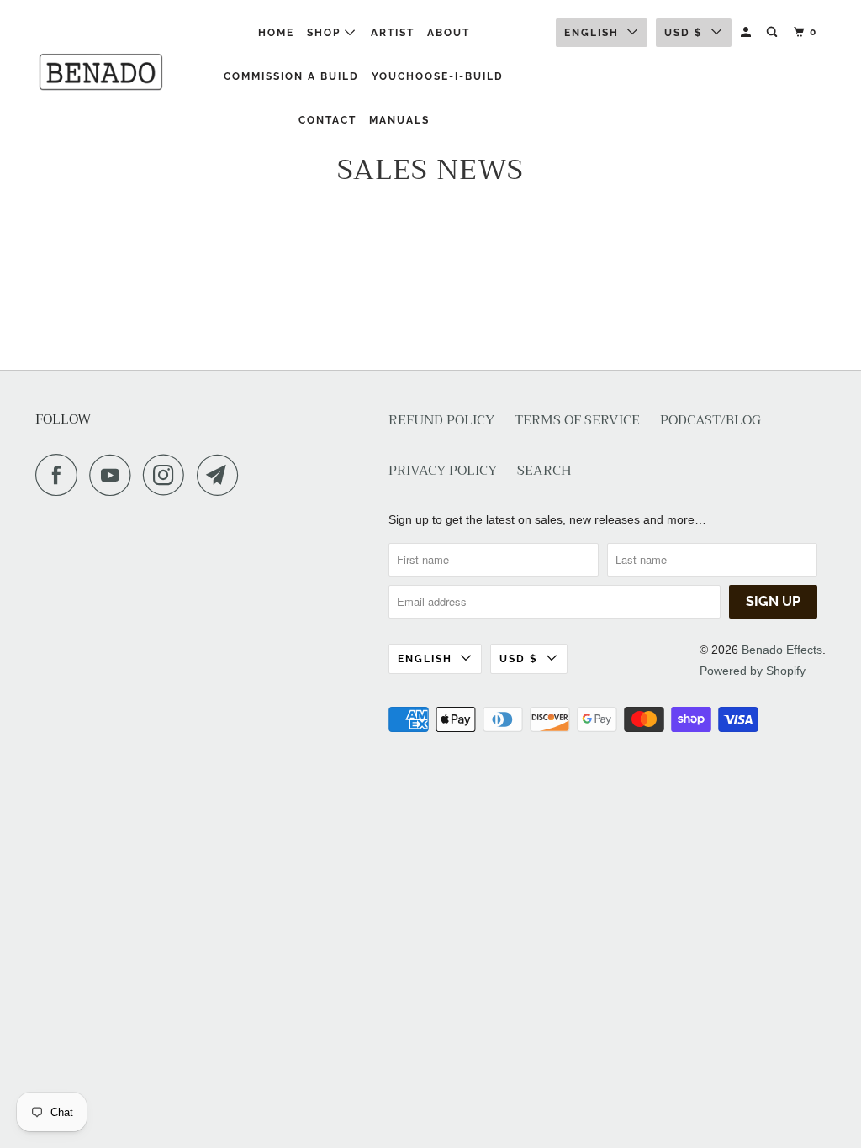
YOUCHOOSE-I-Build (438, 76)
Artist (393, 33)
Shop (326, 33)
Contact (327, 120)
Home (276, 33)
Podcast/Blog (710, 420)
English (591, 33)
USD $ (683, 33)
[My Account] (747, 32)
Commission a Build (291, 76)
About (448, 33)
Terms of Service (577, 420)
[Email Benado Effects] (222, 475)
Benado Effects (782, 649)
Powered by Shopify (753, 670)
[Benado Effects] (102, 71)
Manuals (399, 120)
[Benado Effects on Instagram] (168, 475)
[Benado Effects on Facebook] (60, 475)
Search (544, 471)
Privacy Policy (442, 471)
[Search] (773, 32)
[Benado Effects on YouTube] (114, 475)
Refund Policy (441, 420)
